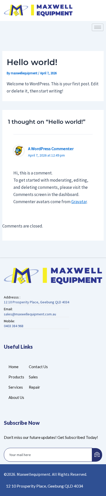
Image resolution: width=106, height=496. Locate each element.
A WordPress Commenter (51, 148)
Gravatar (79, 201)
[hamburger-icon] (97, 27)
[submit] (97, 455)
